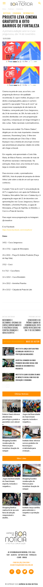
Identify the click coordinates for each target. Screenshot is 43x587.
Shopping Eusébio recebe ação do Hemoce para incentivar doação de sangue (10, 446)
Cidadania (17, 13)
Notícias (7, 13)
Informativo (28, 13)
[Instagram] (18, 571)
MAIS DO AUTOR (33, 342)
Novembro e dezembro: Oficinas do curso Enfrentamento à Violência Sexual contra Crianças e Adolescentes (11, 326)
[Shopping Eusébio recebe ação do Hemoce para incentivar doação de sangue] (11, 432)
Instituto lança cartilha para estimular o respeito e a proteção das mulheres (27, 351)
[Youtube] (31, 571)
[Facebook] (11, 571)
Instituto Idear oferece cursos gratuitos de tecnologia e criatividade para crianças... (31, 446)
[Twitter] (24, 571)
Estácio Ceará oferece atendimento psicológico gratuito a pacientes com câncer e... (11, 419)
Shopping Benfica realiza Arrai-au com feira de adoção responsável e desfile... (10, 513)
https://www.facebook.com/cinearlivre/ (17, 230)
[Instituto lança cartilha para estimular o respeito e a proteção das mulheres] (8, 351)
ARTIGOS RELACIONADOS (14, 342)
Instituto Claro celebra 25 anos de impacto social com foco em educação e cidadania (28, 377)
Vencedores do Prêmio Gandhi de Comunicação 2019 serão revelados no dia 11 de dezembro (32, 325)
